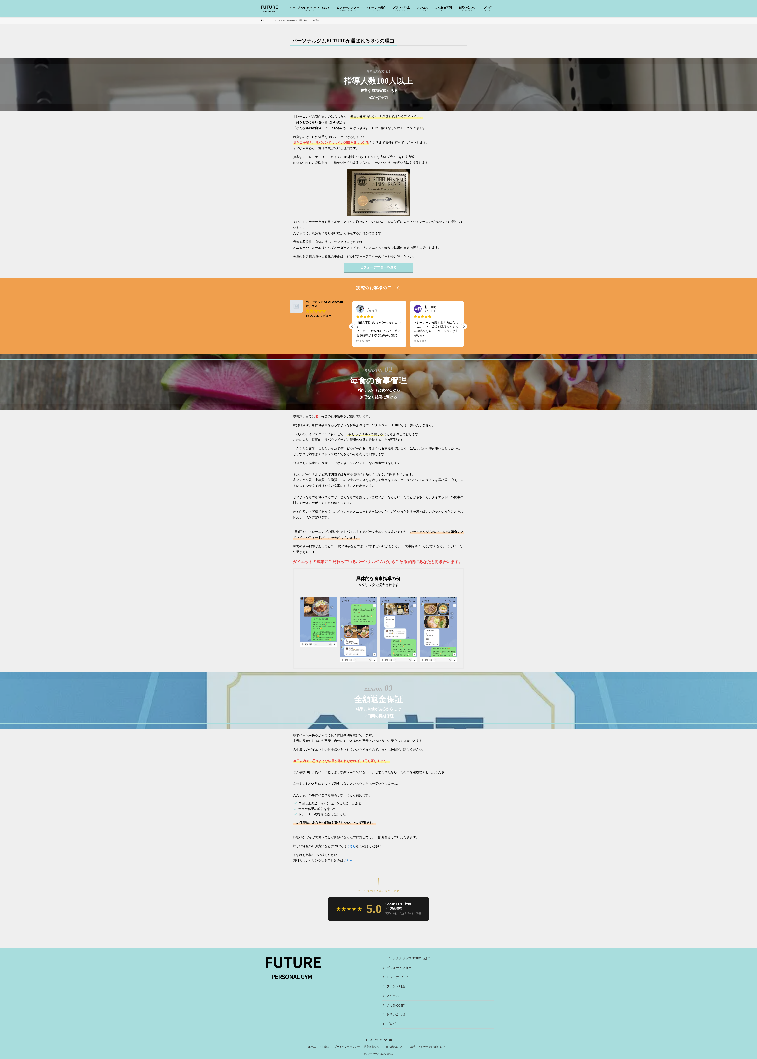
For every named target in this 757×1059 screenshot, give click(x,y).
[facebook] (366, 1040)
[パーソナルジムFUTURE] (269, 8)
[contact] (390, 1040)
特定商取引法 (371, 1046)
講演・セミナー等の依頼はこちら (429, 1046)
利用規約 (325, 1046)
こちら (351, 846)
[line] (385, 1040)
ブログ (391, 1023)
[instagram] (376, 1040)
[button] (464, 326)
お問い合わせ (395, 1014)
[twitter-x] (371, 1040)
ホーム (312, 1046)
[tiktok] (381, 1040)
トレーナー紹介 (397, 977)
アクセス (392, 995)
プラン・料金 (395, 986)
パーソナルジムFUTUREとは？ (408, 958)
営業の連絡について (394, 1046)
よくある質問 (395, 1005)
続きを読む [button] (363, 341)
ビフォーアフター (399, 967)
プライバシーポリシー (347, 1046)
